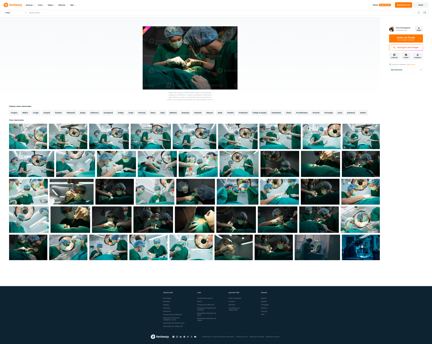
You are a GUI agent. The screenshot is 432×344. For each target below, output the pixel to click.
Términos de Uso (242, 337)
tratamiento (276, 113)
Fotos (40, 5)
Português (265, 305)
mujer (220, 113)
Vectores (29, 5)
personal (316, 113)
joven (340, 113)
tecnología (328, 113)
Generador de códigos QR (173, 326)
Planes (375, 5)
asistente (197, 113)
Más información (396, 70)
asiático (363, 113)
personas (141, 113)
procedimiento (302, 113)
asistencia (351, 113)
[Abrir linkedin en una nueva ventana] (181, 337)
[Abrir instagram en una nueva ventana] (177, 337)
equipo (82, 113)
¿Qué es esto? (411, 64)
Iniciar (420, 5)
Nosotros (231, 305)
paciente (58, 113)
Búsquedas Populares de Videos (206, 319)
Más (72, 5)
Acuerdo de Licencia (204, 298)
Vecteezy (166, 301)
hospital (46, 113)
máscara (209, 113)
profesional (243, 113)
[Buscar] (418, 12)
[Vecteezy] (13, 5)
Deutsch (264, 308)
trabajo (121, 113)
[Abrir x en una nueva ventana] (191, 337)
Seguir (419, 30)
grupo (131, 113)
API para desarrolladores (172, 314)
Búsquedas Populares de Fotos (206, 314)
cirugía (36, 113)
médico (25, 113)
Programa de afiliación (205, 305)
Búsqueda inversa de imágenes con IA (171, 319)
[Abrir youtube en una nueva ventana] (195, 337)
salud (162, 113)
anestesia (185, 113)
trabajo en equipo (260, 113)
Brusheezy (167, 298)
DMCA (199, 301)
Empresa (166, 308)
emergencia (108, 113)
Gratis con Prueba (406, 38)
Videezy (166, 305)
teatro (152, 113)
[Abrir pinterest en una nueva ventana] (184, 337)
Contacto (231, 301)
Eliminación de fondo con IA (173, 323)
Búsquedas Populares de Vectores (206, 309)
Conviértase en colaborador (234, 309)
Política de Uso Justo (273, 337)
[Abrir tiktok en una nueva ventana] (188, 337)
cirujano (14, 113)
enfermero (94, 113)
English (264, 298)
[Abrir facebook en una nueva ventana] (173, 337)
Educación (167, 311)
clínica (288, 113)
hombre (230, 113)
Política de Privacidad (257, 337)
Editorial (61, 5)
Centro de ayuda (234, 298)
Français (264, 311)
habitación (71, 113)
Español (264, 301)
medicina (173, 113)
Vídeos (50, 5)
